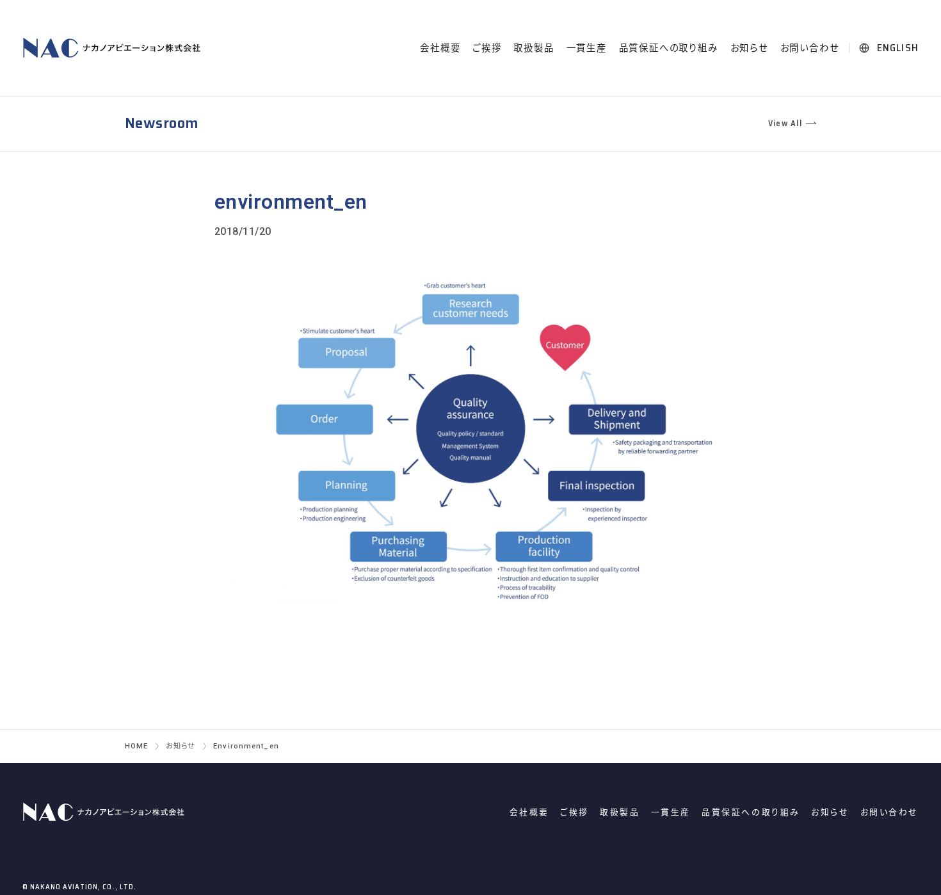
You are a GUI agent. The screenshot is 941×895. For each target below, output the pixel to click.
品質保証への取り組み (668, 48)
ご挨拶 (486, 48)
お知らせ (749, 48)
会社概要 (440, 48)
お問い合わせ (809, 48)
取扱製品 (533, 48)
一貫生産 (587, 48)
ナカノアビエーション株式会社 (113, 48)
